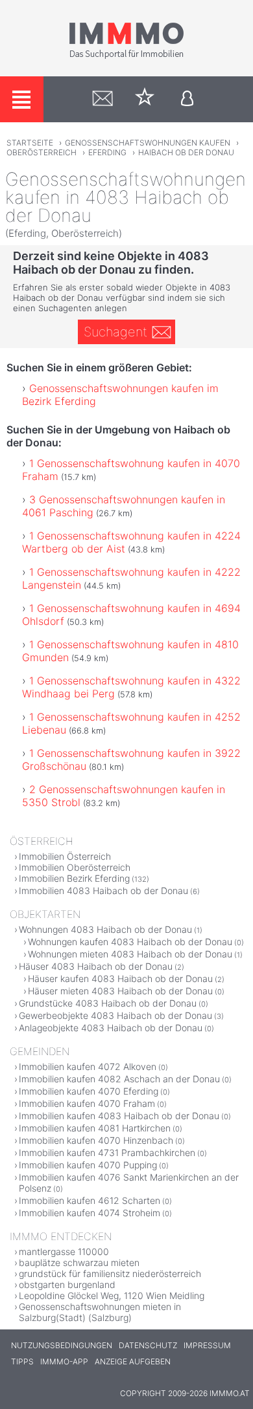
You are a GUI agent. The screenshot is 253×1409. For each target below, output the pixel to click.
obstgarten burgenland (67, 1284)
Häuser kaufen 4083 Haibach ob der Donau (120, 978)
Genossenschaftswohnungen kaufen (147, 142)
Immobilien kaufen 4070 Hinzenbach (96, 1140)
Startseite (29, 142)
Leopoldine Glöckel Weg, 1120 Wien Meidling (111, 1295)
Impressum (207, 1345)
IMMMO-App (64, 1361)
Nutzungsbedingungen (61, 1345)
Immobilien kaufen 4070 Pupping (88, 1164)
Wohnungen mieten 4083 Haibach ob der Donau (130, 953)
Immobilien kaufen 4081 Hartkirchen (95, 1127)
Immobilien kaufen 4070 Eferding (88, 1091)
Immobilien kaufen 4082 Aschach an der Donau (119, 1078)
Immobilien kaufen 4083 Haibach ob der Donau (119, 1115)
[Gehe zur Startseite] (126, 56)
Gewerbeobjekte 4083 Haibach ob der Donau (115, 1015)
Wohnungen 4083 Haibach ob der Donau (105, 929)
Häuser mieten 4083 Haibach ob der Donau (120, 990)
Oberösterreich (41, 152)
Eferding (107, 152)
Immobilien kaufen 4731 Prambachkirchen (107, 1152)
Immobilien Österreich (65, 856)
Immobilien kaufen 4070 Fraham (87, 1103)
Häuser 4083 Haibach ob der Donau (96, 966)
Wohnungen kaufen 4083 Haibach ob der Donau (130, 941)
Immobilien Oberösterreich (74, 867)
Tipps (22, 1361)
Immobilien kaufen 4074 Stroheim (89, 1212)
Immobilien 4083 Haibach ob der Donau (103, 890)
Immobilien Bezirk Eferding (74, 878)
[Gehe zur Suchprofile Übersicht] (103, 99)
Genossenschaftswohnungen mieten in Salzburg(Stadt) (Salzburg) (100, 1312)
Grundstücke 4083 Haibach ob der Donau (108, 1003)
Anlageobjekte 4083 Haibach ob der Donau (110, 1027)
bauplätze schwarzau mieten (79, 1262)
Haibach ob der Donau (186, 152)
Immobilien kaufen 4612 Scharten (89, 1200)
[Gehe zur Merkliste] (145, 99)
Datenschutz (148, 1345)
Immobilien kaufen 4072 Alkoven (87, 1066)
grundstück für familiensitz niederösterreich (110, 1273)
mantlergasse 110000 (64, 1251)
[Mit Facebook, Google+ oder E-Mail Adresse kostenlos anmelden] (187, 99)
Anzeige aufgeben (133, 1361)
